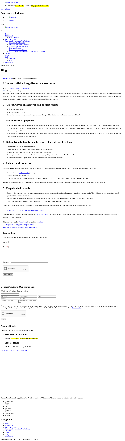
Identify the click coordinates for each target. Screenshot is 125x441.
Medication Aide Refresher (17, 43)
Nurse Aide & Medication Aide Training (17, 41)
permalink (40, 222)
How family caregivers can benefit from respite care (20, 227)
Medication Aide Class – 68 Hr (18, 46)
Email (5, 247)
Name (5, 242)
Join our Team (5, 9)
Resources (12, 58)
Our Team (8, 53)
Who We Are (9, 36)
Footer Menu (23, 222)
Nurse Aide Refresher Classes (18, 50)
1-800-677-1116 (24, 173)
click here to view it (43, 214)
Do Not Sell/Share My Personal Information (14, 350)
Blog (10, 60)
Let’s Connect (9, 62)
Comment (6, 262)
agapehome (26, 88)
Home (6, 34)
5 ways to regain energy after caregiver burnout (18, 225)
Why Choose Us (14, 37)
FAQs (6, 57)
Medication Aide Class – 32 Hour (19, 44)
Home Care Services (11, 39)
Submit (4, 319)
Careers (7, 55)
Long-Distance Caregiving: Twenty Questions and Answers (25, 210)
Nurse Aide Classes (15, 48)
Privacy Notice (76, 308)
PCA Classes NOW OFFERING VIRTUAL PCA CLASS (27, 51)
